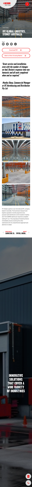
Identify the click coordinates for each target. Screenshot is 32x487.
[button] (3, 44)
